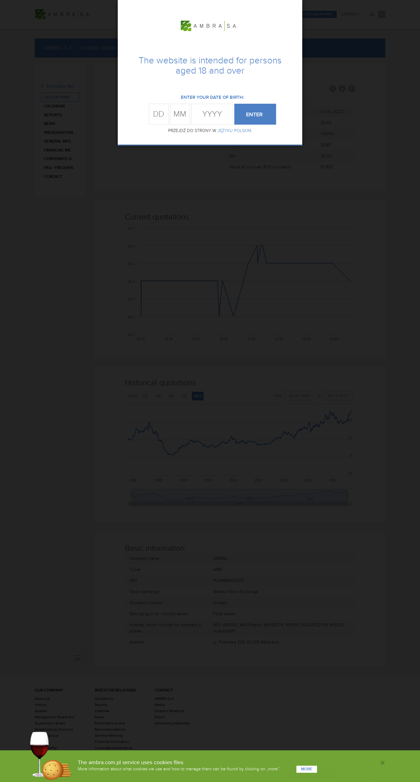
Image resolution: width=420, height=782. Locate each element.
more (306, 769)
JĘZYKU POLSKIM (234, 130)
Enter (255, 114)
